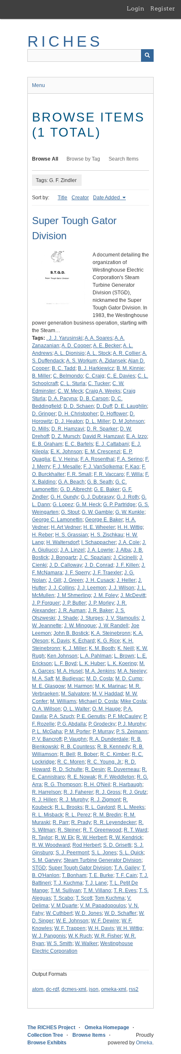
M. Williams (63, 701)
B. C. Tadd (63, 368)
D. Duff (104, 406)
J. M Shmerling (74, 595)
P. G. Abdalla (71, 724)
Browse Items (89, 1035)
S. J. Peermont (72, 853)
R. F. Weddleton (116, 777)
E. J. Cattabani (112, 444)
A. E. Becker (107, 346)
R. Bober (87, 754)
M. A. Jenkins (100, 671)
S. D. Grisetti (117, 845)
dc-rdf (52, 989)
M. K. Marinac (110, 686)
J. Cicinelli (125, 557)
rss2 (133, 989)
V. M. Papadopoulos (103, 906)
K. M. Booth (102, 648)
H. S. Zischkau (106, 535)
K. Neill (125, 648)
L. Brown (124, 656)
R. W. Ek (64, 837)
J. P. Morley (101, 603)
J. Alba (123, 550)
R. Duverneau (123, 769)
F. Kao (132, 467)
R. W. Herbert (91, 837)
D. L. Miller (97, 421)
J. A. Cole (129, 542)
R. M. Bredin (107, 815)
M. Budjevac (70, 679)
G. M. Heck (88, 504)
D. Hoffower (113, 414)
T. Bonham (74, 875)
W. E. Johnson (72, 921)
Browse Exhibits (47, 1043)
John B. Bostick (70, 633)
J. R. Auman (71, 610)
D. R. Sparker (102, 429)
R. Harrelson (46, 792)
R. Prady (81, 822)
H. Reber (42, 535)
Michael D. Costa (98, 701)
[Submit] (147, 55)
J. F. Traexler (107, 573)
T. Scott (84, 898)
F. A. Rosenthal (97, 459)
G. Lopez (63, 504)
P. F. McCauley (124, 716)
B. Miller (41, 376)
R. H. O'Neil (97, 784)
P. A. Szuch (61, 716)
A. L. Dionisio (69, 353)
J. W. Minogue (80, 626)
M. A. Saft (42, 679)
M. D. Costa (99, 679)
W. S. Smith (59, 943)
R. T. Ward (135, 830)
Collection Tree (45, 1035)
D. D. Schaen (79, 406)
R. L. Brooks (69, 807)
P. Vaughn (75, 739)
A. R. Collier (126, 353)
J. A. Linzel (72, 550)
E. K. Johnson (66, 451)
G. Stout (70, 512)
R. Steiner (69, 830)
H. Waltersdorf (62, 542)
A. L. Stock (99, 353)
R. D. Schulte (68, 769)
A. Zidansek (112, 361)
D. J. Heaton (69, 421)
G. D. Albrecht (75, 489)
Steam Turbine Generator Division (102, 860)
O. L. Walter (76, 709)
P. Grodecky (101, 724)
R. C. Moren (71, 762)
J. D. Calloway (65, 565)
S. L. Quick (131, 853)
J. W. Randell (113, 626)
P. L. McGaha (47, 731)
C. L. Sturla (72, 383)
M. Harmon (80, 686)
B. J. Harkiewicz (96, 368)
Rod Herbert (86, 845)
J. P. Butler (74, 603)
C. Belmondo (68, 376)
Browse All (45, 159)
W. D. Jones (88, 913)
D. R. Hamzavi (67, 429)
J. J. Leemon (91, 588)
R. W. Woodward (51, 845)
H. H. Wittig (130, 527)
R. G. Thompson (62, 784)
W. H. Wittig (129, 928)
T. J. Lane (96, 883)
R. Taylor (42, 837)
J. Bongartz (64, 557)
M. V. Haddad (107, 694)
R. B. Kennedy (113, 747)
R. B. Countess (78, 747)
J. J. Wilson (121, 588)
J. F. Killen (127, 565)
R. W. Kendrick (125, 837)
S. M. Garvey (46, 860)
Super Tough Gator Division (80, 868)
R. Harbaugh (127, 784)
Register (162, 8)
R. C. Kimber (114, 754)
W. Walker (86, 943)
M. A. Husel (70, 671)
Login (135, 8)
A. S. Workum (81, 361)
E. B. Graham (47, 444)
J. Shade (68, 618)
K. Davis (60, 641)
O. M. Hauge (106, 709)
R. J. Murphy (73, 800)
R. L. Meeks (130, 807)
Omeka (144, 1043)
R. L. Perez (77, 815)
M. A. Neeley (131, 671)
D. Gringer (44, 414)
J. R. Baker (100, 610)
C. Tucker (99, 383)
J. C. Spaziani (95, 557)
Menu (38, 85)
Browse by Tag (83, 159)
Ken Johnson (62, 656)
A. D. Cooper (76, 346)
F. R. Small (79, 474)
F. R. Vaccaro (109, 474)
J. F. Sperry (77, 573)
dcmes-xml (73, 989)
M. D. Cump (128, 679)
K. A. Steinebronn (110, 633)
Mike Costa (133, 701)
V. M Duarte (64, 906)
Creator (80, 198)
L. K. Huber (92, 663)
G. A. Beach (71, 482)
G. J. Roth (128, 497)
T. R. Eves (125, 890)
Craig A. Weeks (102, 391)
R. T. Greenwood (102, 830)
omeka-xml (113, 989)
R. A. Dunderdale (108, 739)
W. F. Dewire (105, 921)
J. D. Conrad (99, 565)
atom (37, 989)
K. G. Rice (108, 641)
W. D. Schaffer (120, 913)
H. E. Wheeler (99, 527)
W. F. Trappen (69, 928)
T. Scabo (63, 898)
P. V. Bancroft (46, 739)
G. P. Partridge (119, 504)
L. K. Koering (122, 663)
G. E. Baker (107, 489)
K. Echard (83, 641)
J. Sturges (91, 618)
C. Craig (94, 376)
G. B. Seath (100, 482)
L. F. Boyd (65, 663)
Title (62, 198)
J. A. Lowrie (100, 550)
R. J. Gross (108, 792)
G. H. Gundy (64, 497)
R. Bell (67, 754)
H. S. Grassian (71, 535)
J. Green (73, 580)
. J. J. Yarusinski (64, 338)
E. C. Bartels (79, 444)
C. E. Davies (121, 376)
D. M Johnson (128, 421)
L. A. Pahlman (96, 656)
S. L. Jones (104, 853)
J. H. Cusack (99, 580)
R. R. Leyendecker (114, 822)
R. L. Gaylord (100, 807)
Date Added (107, 198)
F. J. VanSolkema (102, 467)
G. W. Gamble (97, 512)
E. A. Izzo (136, 436)
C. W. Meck (70, 391)
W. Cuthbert (59, 913)
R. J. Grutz (134, 792)
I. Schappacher (98, 542)
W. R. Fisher (108, 936)
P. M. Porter (77, 731)
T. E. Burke (101, 875)
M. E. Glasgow (48, 686)
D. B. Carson (94, 399)
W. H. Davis (101, 928)
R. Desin (95, 769)
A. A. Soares (98, 338)
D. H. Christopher (78, 414)
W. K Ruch (80, 936)
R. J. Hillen (44, 800)
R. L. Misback (47, 815)
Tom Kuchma (110, 898)
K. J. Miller (74, 648)
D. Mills (40, 429)
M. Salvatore (75, 694)
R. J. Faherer (78, 792)
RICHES (65, 41)
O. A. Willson (46, 709)
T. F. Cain (126, 875)
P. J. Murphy (131, 724)
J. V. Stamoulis (122, 618)
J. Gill (54, 580)
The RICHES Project (51, 1027)
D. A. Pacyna (62, 399)
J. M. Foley (105, 595)
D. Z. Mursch (65, 436)
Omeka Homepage (107, 1027)
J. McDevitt (132, 595)
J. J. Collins (61, 588)
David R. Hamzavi (103, 436)
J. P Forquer (46, 603)
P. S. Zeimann (131, 731)
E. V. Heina (65, 459)
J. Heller (126, 580)
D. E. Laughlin (130, 406)
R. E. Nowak (81, 777)
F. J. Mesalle (67, 467)
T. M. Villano (97, 890)
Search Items (123, 159)
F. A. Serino (130, 459)
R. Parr (61, 822)
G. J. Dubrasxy (97, 497)
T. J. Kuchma (68, 883)
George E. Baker (104, 520)
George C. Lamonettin (57, 520)
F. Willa (134, 474)
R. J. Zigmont (105, 800)
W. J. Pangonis (49, 936)
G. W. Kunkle (129, 512)
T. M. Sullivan (66, 890)
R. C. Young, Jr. (104, 762)
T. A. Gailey (126, 868)
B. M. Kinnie (130, 368)
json (93, 989)
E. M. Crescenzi (102, 451)
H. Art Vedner (66, 527)
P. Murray (103, 731)
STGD (39, 868)
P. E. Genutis (91, 716)
